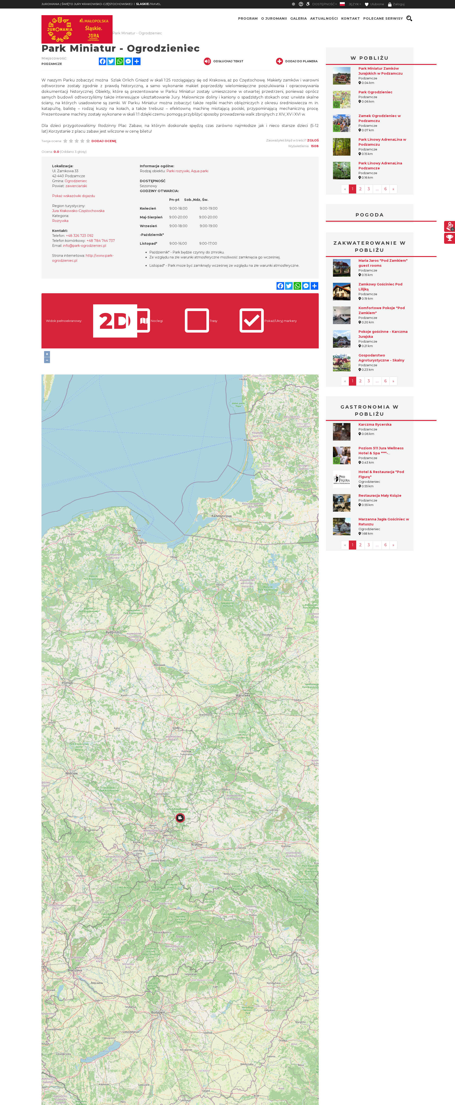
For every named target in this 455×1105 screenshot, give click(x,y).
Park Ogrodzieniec (375, 92)
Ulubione (377, 4)
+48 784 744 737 (100, 241)
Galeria (298, 18)
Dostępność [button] (323, 4)
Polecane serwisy (383, 18)
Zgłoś (313, 140)
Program (248, 18)
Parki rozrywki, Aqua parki (187, 171)
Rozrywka (60, 221)
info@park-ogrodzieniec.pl (84, 246)
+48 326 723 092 (79, 236)
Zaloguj (399, 4)
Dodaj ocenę (103, 141)
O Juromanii (274, 18)
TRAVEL (148, 4)
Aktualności (324, 18)
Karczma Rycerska (375, 424)
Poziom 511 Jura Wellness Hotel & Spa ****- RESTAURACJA (381, 453)
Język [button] (354, 4)
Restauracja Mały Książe (380, 495)
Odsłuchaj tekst (228, 61)
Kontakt (350, 18)
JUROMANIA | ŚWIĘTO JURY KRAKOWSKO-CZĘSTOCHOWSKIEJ (86, 4)
